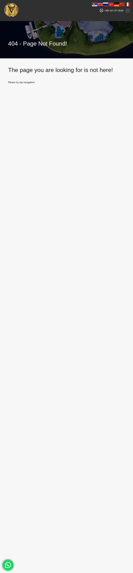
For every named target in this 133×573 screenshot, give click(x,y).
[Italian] (128, 4)
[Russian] (106, 4)
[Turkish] (111, 4)
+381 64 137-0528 (113, 10)
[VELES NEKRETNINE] (11, 17)
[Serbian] (94, 4)
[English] (100, 4)
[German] (117, 4)
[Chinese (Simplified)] (122, 4)
